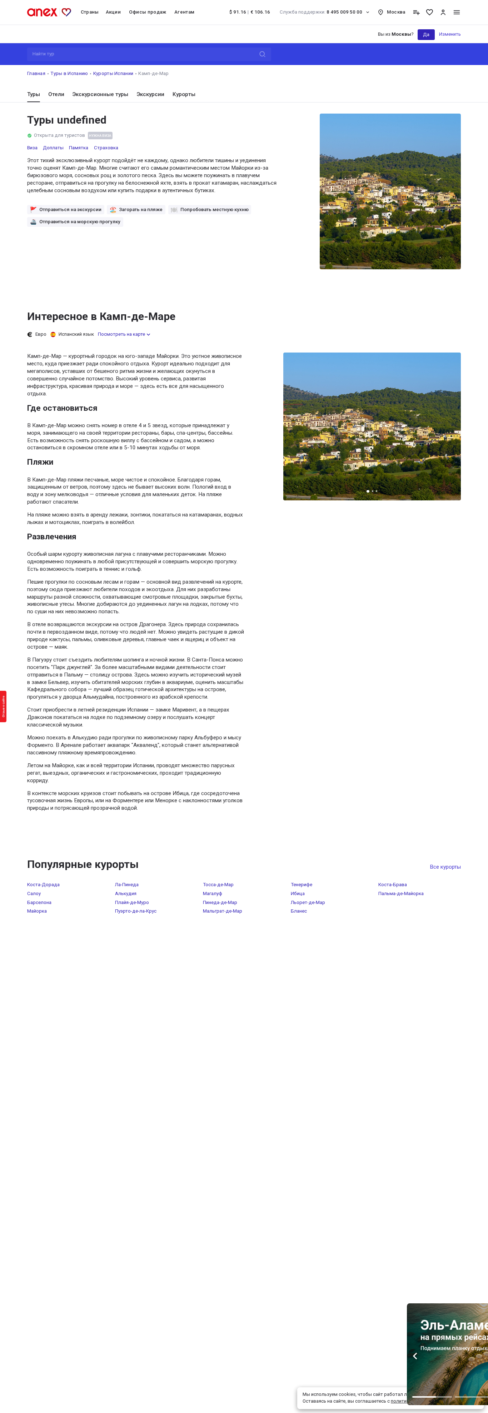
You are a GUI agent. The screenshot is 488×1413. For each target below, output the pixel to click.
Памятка (78, 147)
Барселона (39, 902)
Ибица (298, 893)
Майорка (37, 911)
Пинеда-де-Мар (220, 902)
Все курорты (445, 867)
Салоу (34, 893)
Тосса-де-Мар (218, 884)
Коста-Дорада (43, 884)
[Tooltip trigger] (416, 12)
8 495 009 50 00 (321, 12)
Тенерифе (301, 884)
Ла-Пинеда (127, 884)
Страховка (106, 147)
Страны (90, 12)
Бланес (299, 911)
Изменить (450, 34)
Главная (36, 73)
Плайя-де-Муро (132, 902)
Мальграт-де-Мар (222, 911)
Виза (32, 147)
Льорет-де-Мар (308, 902)
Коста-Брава (392, 884)
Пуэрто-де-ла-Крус (135, 911)
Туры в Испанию (69, 73)
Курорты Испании (113, 73)
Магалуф (212, 893)
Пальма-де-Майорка (401, 893)
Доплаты (53, 147)
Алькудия (125, 893)
